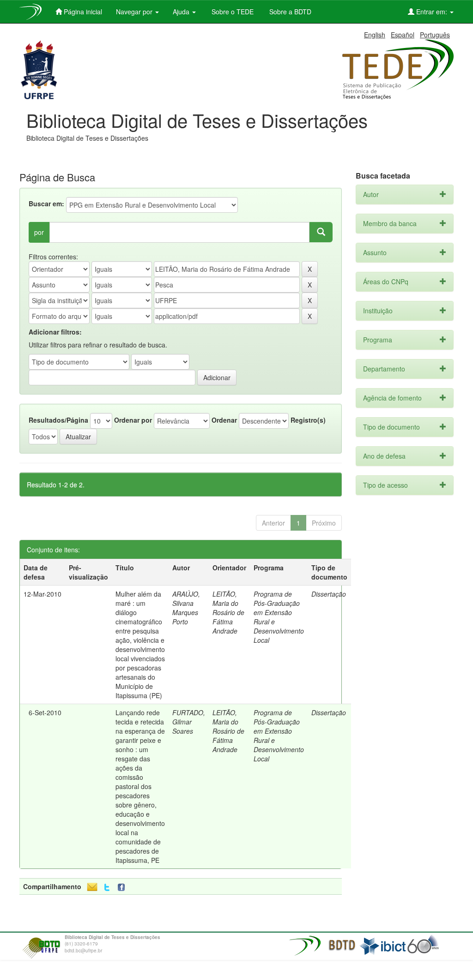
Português (435, 34)
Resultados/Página (58, 420)
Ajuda (182, 11)
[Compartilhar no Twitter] (107, 887)
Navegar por (135, 11)
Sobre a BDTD (289, 11)
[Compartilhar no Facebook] (123, 887)
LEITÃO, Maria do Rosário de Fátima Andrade (228, 612)
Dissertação (328, 593)
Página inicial (82, 11)
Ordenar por (133, 420)
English (374, 34)
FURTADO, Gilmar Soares (188, 722)
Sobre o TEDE (232, 11)
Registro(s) (308, 420)
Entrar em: (431, 11)
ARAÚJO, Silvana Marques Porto (186, 607)
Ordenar (224, 420)
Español (402, 34)
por (39, 232)
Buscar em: (46, 203)
